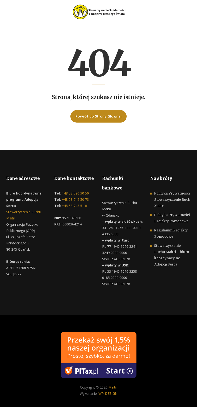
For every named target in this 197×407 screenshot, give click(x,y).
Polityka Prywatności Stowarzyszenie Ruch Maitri (172, 199)
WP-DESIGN (107, 393)
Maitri (112, 387)
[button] (9, 397)
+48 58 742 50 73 (75, 199)
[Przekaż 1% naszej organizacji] (98, 354)
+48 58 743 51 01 (75, 205)
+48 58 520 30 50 (75, 193)
